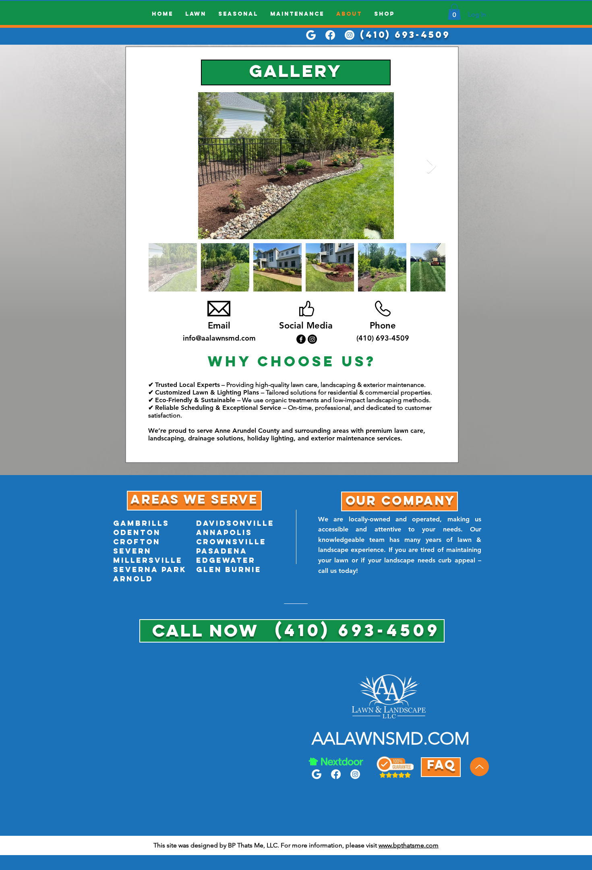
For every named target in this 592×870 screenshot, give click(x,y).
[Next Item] (431, 166)
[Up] (479, 766)
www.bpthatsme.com (409, 845)
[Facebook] (330, 35)
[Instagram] (349, 35)
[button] (454, 12)
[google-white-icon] (311, 35)
